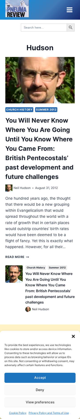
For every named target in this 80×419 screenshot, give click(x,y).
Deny (40, 390)
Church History (19, 109)
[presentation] (40, 80)
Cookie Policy (17, 413)
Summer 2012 (46, 109)
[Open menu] (69, 9)
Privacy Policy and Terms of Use (49, 413)
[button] (73, 336)
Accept (40, 377)
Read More (17, 257)
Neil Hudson (22, 188)
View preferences (40, 402)
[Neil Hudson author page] (8, 188)
